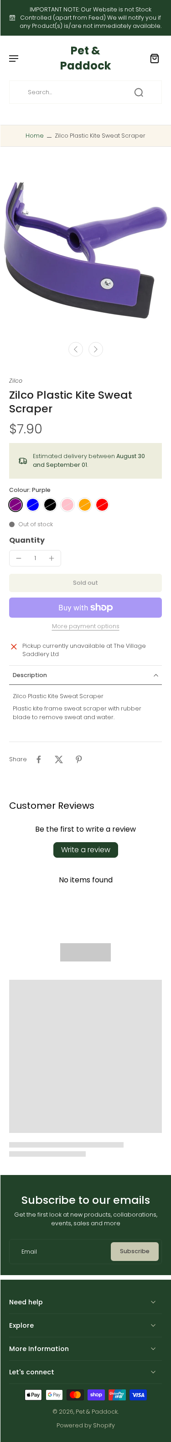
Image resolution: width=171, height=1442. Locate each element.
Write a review (85, 849)
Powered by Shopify (86, 1425)
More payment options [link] (85, 627)
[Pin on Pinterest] (79, 759)
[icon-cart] (152, 58)
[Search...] (138, 92)
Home (35, 135)
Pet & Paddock (97, 1411)
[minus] (19, 558)
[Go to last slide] (75, 349)
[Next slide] (95, 349)
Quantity (27, 540)
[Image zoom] (85, 250)
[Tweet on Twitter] (59, 759)
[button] (85, 583)
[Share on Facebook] (39, 759)
